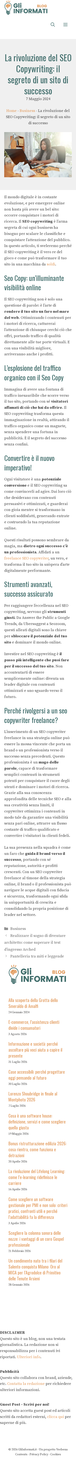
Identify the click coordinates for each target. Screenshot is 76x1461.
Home (11, 110)
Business (27, 110)
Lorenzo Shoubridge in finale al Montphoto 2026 (32, 1096)
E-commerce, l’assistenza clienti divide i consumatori (33, 1025)
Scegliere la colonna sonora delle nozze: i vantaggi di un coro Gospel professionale (36, 1239)
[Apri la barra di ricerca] (52, 25)
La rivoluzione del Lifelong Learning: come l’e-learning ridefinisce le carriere (36, 1177)
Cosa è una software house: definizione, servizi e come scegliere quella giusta (37, 1121)
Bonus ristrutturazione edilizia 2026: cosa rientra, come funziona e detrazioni (37, 1149)
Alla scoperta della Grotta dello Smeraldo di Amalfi (33, 1003)
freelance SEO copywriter (26, 558)
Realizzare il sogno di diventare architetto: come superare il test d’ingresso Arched (35, 942)
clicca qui (55, 1416)
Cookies (55, 1454)
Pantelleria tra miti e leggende (37, 956)
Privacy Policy (39, 1454)
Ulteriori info (28, 1357)
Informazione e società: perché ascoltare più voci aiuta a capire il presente (35, 1050)
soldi (51, 264)
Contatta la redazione (26, 1383)
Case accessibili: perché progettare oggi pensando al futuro (36, 1075)
